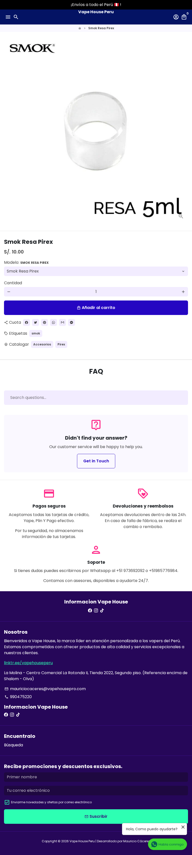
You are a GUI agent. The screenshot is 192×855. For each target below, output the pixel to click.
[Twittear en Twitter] (35, 322)
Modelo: (26, 262)
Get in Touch (96, 461)
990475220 (18, 697)
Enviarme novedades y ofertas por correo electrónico (51, 802)
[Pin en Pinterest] (44, 322)
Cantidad (13, 283)
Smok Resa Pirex (101, 28)
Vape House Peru (82, 841)
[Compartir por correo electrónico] (62, 322)
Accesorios (42, 344)
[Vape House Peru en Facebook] (90, 610)
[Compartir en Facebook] (26, 322)
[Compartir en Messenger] (71, 322)
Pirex (61, 344)
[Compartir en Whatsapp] (53, 322)
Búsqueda (13, 745)
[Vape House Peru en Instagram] (96, 610)
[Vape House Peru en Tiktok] (102, 610)
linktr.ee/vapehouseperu (28, 663)
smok (36, 333)
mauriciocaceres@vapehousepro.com (45, 689)
